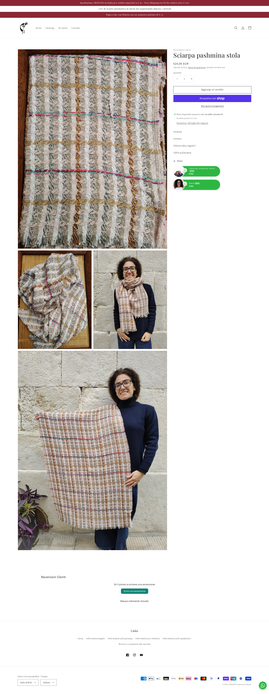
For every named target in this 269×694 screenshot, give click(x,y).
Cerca (80, 638)
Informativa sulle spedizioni (177, 638)
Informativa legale (95, 638)
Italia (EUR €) (26, 682)
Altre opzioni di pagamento (212, 106)
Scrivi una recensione (135, 591)
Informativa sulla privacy (120, 638)
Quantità (177, 72)
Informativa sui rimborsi (147, 638)
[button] (236, 28)
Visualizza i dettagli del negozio (192, 123)
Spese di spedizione (197, 67)
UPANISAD (232, 684)
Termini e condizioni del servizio (134, 644)
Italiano (46, 682)
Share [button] (180, 160)
